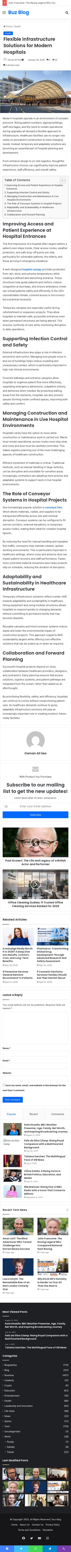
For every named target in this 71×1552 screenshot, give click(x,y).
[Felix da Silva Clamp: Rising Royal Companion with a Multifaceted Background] (12, 1145)
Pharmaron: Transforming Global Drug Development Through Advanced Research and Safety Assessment (52, 955)
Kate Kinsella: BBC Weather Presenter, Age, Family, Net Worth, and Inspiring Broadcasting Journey (46, 1128)
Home (8, 26)
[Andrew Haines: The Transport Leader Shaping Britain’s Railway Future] (35, 1500)
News (7, 1416)
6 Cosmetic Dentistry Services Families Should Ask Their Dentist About (52, 975)
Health (17, 26)
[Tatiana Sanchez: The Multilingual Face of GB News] (12, 1161)
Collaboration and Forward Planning (26, 214)
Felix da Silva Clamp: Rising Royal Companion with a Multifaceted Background (44, 1144)
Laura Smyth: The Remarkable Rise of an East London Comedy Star (16, 1284)
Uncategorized (12, 1431)
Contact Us (37, 1524)
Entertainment (11, 1395)
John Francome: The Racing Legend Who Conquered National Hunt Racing (49, 1244)
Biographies (10, 1365)
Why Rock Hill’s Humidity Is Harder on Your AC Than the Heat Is (52, 1282)
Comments (57, 1114)
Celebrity (9, 1380)
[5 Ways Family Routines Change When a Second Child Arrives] (58, 1500)
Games (11, 1446)
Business (9, 1375)
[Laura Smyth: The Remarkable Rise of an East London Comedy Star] (18, 1267)
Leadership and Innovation (18, 1406)
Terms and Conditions (29, 1530)
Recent (34, 1114)
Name (7, 1048)
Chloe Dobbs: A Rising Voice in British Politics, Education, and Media (42, 1174)
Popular (11, 1114)
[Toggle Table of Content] (61, 180)
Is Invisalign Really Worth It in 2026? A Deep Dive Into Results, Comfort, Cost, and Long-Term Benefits (18, 955)
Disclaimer (48, 1530)
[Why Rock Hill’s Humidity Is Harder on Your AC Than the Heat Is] (52, 1267)
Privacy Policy (53, 1524)
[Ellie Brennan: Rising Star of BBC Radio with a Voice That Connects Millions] (12, 1191)
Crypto (8, 1385)
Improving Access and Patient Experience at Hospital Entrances (34, 187)
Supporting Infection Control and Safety (28, 192)
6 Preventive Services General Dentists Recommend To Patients (18, 975)
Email (6, 1060)
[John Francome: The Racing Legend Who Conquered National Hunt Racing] (52, 1226)
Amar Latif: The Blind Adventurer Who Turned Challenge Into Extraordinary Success (17, 1244)
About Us (25, 1524)
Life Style (9, 1411)
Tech (7, 1426)
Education (9, 1390)
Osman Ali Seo (14, 60)
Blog (6, 1370)
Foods (10, 1441)
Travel (10, 1452)
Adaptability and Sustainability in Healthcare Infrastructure (30, 209)
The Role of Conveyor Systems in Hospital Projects (34, 203)
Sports (7, 1421)
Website (7, 1073)
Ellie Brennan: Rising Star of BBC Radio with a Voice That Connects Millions (44, 1190)
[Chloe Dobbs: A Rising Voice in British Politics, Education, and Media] (12, 1175)
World (7, 1436)
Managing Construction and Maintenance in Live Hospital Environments (33, 198)
